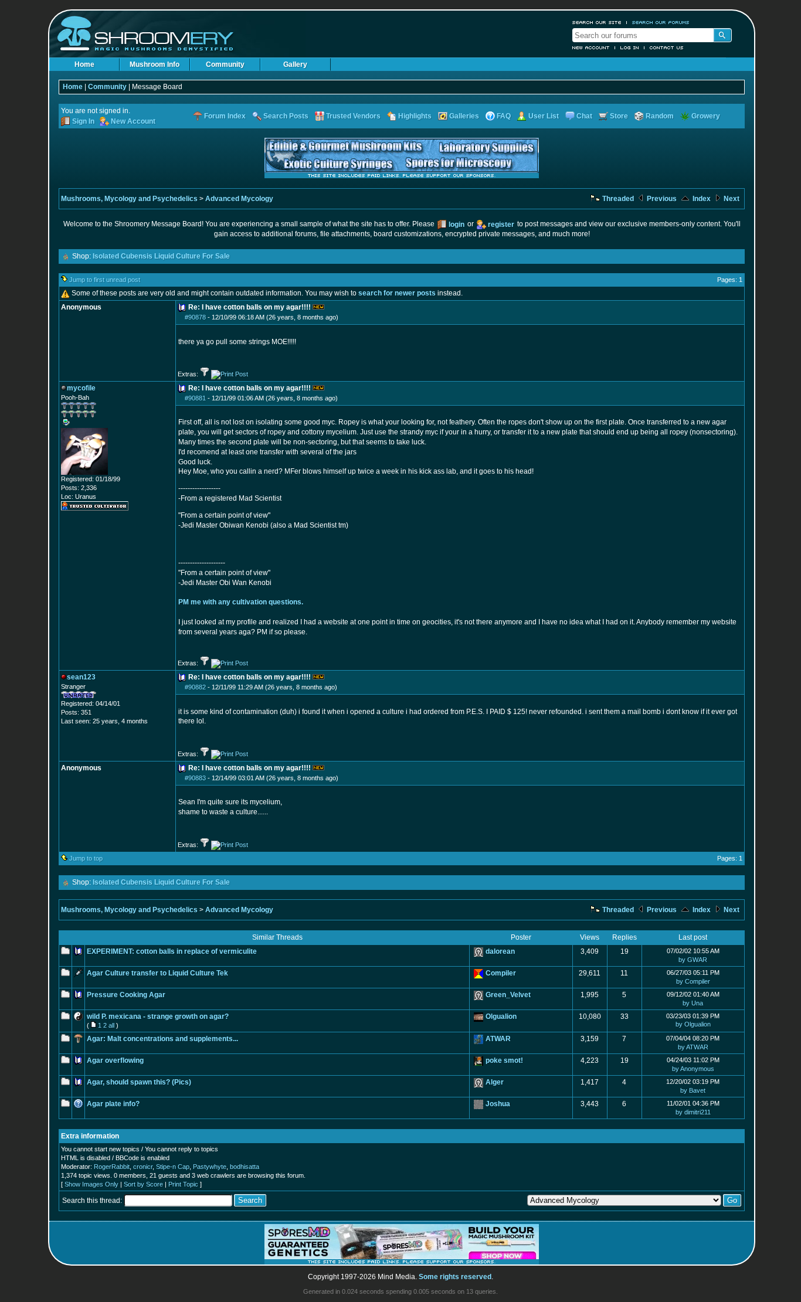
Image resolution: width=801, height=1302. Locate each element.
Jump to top (86, 858)
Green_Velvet (508, 995)
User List (543, 116)
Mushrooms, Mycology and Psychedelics (129, 199)
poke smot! (504, 1060)
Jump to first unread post (104, 279)
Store (619, 116)
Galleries (464, 116)
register (501, 224)
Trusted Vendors (353, 116)
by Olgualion (693, 1024)
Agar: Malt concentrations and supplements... (162, 1039)
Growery (705, 116)
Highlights (415, 116)
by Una (693, 1003)
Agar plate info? (113, 1104)
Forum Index (225, 116)
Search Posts (285, 116)
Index (701, 199)
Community (225, 64)
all (111, 1025)
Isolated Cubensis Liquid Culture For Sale (161, 256)
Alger (495, 1082)
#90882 (195, 687)
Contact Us (667, 47)
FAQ (504, 116)
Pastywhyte (209, 1166)
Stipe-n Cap (172, 1166)
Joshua (498, 1104)
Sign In (83, 121)
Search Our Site (597, 22)
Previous (661, 199)
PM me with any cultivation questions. (240, 602)
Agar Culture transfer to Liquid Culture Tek (157, 973)
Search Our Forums (661, 22)
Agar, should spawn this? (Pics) (139, 1082)
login (456, 224)
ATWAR (498, 1039)
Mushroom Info (154, 64)
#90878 (195, 317)
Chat (584, 116)
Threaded (617, 199)
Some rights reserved (455, 1277)
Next (730, 199)
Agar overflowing (115, 1060)
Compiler (501, 973)
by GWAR (692, 959)
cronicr (142, 1166)
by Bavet (692, 1090)
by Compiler (693, 981)
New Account (591, 47)
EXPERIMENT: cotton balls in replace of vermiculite (172, 951)
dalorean (500, 951)
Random (660, 116)
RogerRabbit (112, 1166)
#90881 (195, 398)
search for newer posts (397, 293)
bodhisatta (244, 1166)
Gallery (295, 64)
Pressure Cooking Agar (126, 995)
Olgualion (501, 1016)
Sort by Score (143, 1184)
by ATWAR (693, 1047)
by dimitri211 (693, 1112)
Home (84, 64)
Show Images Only (91, 1184)
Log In (629, 47)
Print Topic (183, 1184)
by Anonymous (693, 1068)
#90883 (195, 777)
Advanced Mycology (239, 199)
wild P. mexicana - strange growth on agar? (158, 1016)
